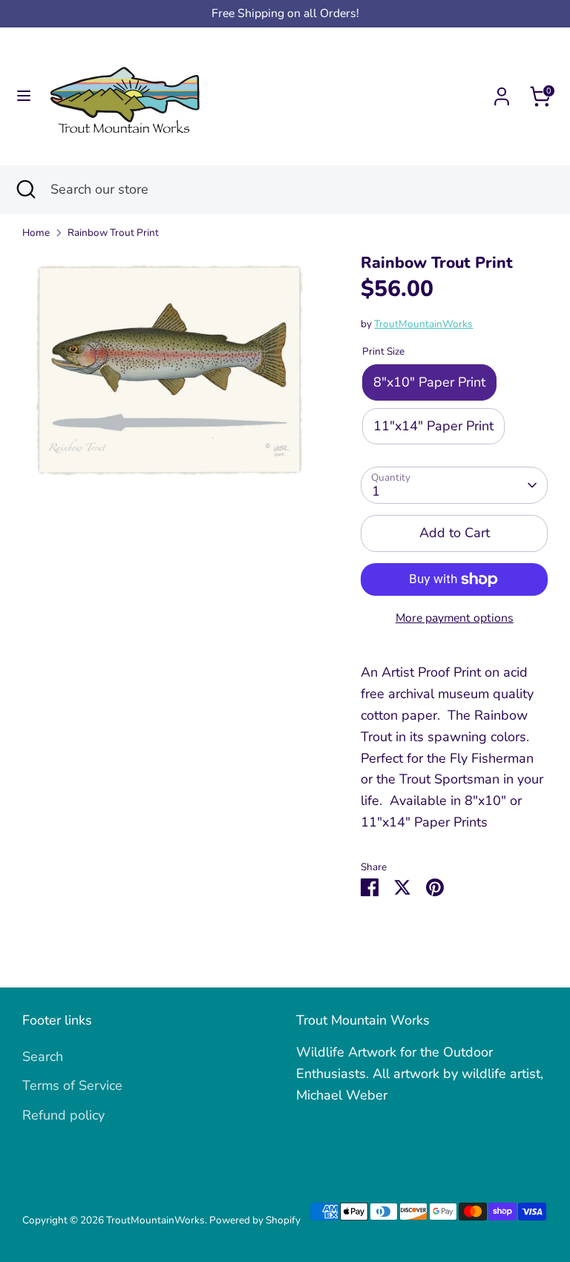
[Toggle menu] (24, 96)
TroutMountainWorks (423, 324)
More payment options (455, 618)
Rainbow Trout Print (113, 233)
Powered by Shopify (255, 1220)
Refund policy (63, 1115)
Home (36, 233)
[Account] (502, 92)
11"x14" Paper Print (433, 426)
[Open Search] (25, 189)
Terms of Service (72, 1085)
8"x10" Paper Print (429, 382)
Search (42, 1056)
